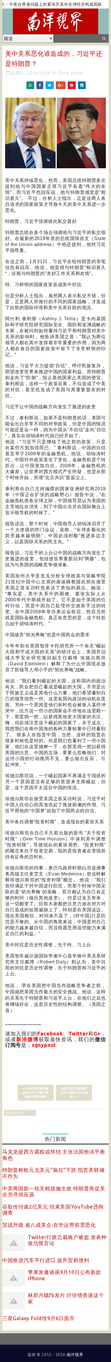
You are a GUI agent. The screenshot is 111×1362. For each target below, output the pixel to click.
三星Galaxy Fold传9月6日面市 (38, 1318)
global (77, 73)
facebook (14, 1113)
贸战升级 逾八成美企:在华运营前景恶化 (49, 1225)
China (63, 73)
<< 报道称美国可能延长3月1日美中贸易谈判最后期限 (35, 1092)
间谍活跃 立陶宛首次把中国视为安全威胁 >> (74, 1092)
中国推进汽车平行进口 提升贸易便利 (45, 1260)
